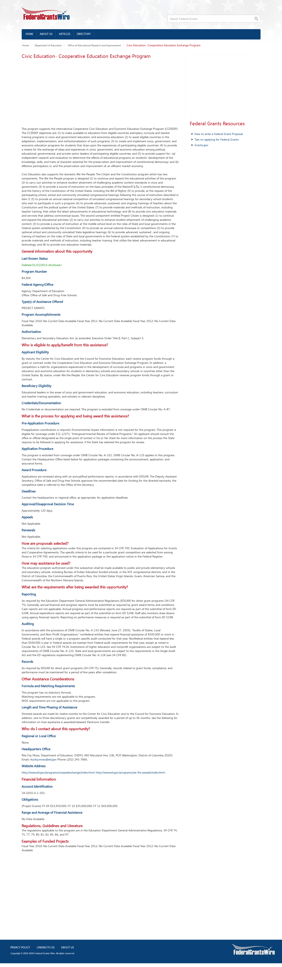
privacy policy (20, 947)
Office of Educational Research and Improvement (94, 45)
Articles (64, 34)
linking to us (46, 947)
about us (67, 947)
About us (46, 34)
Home (29, 34)
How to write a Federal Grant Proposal (218, 134)
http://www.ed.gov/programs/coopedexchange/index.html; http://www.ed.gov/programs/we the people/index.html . (94, 772)
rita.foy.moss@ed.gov (43, 759)
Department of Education (48, 45)
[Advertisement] (100, 92)
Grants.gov (201, 145)
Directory (84, 34)
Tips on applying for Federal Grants (216, 139)
